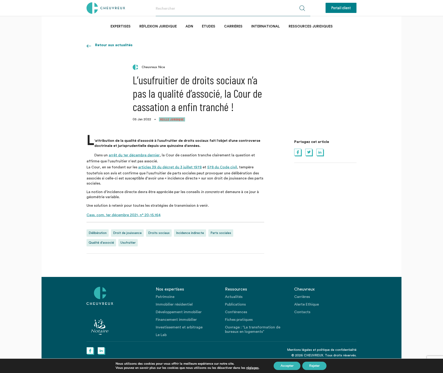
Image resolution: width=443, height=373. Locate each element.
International (265, 26)
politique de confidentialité (336, 350)
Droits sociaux (159, 233)
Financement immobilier (176, 319)
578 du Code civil (222, 167)
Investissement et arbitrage (179, 327)
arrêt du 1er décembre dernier (134, 155)
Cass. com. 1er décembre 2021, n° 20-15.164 (124, 215)
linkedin (319, 152)
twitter (308, 152)
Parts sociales (220, 233)
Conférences (236, 312)
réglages (252, 368)
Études (208, 26)
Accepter (287, 366)
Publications (235, 304)
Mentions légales (299, 350)
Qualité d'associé (101, 242)
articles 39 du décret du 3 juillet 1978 (170, 167)
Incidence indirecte (190, 233)
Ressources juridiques (311, 26)
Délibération (98, 233)
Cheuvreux (106, 8)
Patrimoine (165, 297)
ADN (189, 26)
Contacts (302, 312)
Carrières (233, 26)
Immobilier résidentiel (174, 304)
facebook (297, 152)
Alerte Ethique (306, 304)
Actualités (233, 297)
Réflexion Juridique (158, 26)
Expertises (121, 26)
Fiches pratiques (239, 319)
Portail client (341, 7)
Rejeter (314, 366)
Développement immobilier (179, 312)
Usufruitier (128, 242)
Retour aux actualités (113, 45)
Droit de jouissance (127, 233)
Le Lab (161, 335)
